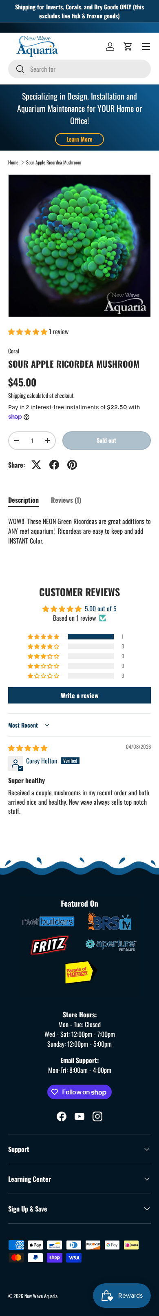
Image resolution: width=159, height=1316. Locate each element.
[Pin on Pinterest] (72, 465)
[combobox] (79, 69)
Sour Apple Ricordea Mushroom (53, 162)
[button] (128, 46)
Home (13, 162)
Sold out (106, 440)
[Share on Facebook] (54, 465)
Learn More (79, 139)
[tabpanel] (79, 531)
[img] (27, 747)
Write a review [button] (80, 695)
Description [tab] (23, 500)
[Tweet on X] (36, 465)
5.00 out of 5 (101, 608)
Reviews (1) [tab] (66, 500)
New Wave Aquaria (40, 1295)
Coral (13, 350)
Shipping (17, 395)
